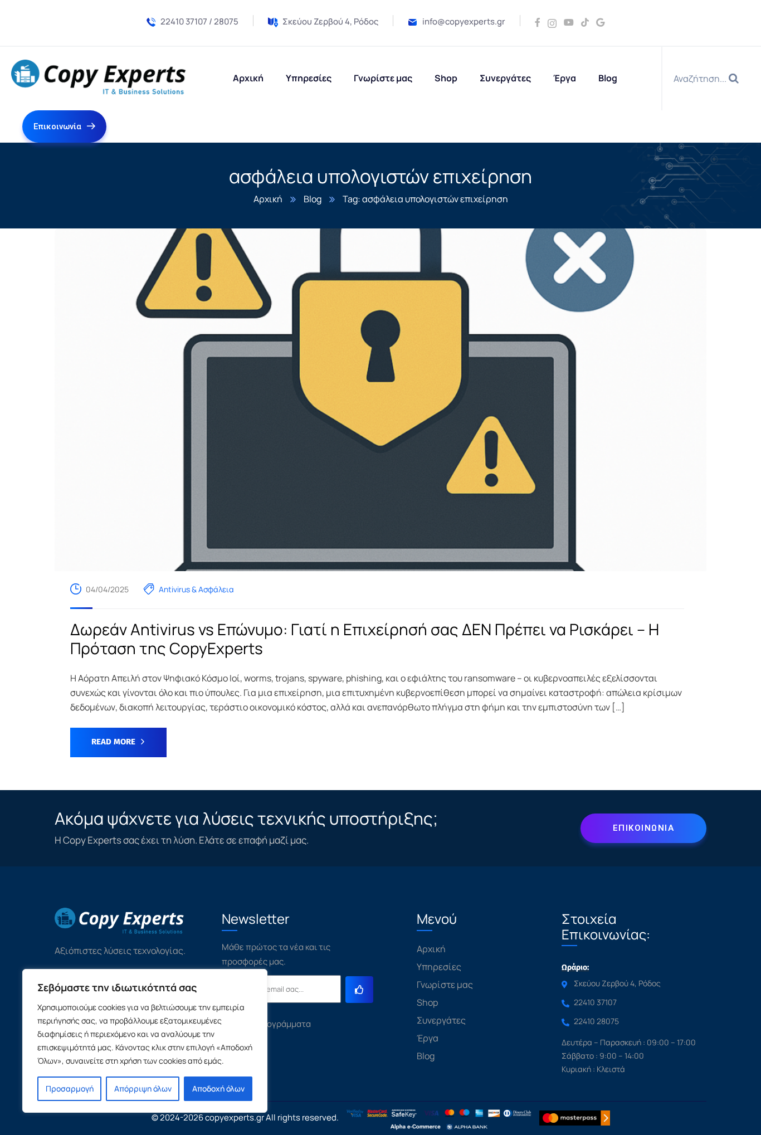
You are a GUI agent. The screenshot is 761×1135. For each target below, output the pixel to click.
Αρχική (267, 199)
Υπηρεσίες (439, 967)
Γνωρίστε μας (445, 984)
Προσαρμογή (70, 1088)
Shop (427, 1002)
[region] (144, 1041)
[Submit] (359, 989)
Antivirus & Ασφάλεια (196, 589)
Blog (312, 199)
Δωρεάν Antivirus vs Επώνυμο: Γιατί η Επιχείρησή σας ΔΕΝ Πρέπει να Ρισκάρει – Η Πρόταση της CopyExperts (364, 638)
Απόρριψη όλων (143, 1088)
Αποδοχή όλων (218, 1088)
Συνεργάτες (441, 1020)
